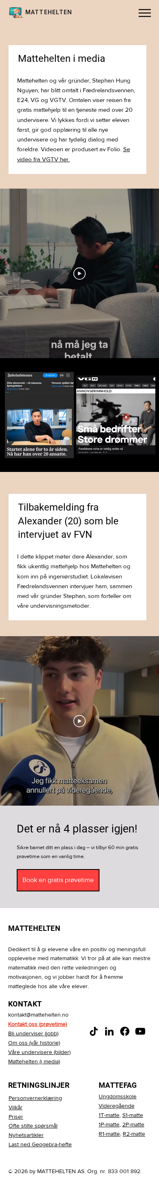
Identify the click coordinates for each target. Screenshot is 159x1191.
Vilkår (15, 1107)
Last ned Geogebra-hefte (40, 1144)
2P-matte (133, 1124)
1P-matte (109, 1124)
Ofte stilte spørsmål (33, 1125)
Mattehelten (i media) (34, 1061)
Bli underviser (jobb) (33, 1033)
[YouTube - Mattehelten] (140, 1031)
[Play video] (79, 273)
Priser (16, 1116)
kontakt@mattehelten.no (38, 1014)
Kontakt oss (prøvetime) (37, 1024)
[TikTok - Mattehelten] (94, 1031)
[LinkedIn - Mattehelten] (109, 1031)
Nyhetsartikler (26, 1135)
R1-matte (109, 1133)
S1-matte (132, 1115)
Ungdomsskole (118, 1096)
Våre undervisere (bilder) (39, 1052)
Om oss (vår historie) (34, 1042)
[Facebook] (125, 1031)
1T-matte (109, 1115)
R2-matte (134, 1133)
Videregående (117, 1105)
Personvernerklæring (35, 1098)
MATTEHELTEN (48, 12)
